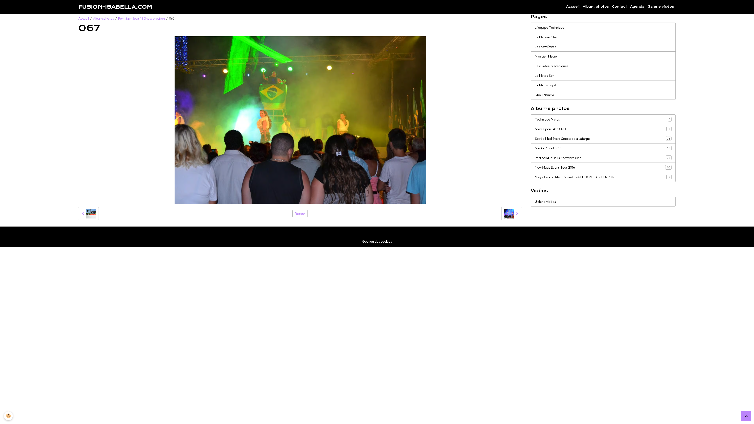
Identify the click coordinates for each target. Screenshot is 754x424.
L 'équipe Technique (549, 27)
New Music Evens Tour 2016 (602, 167)
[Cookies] (8, 415)
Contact (619, 6)
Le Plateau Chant (547, 37)
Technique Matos (602, 119)
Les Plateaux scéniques (551, 66)
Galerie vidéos (661, 6)
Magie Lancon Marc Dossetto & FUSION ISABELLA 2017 (602, 177)
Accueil (573, 6)
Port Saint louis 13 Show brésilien (141, 18)
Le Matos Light (545, 85)
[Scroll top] (746, 416)
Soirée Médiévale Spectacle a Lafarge (602, 139)
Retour (300, 214)
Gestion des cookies (377, 241)
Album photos (596, 6)
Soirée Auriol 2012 (602, 148)
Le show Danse (545, 47)
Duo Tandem (544, 95)
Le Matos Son (545, 76)
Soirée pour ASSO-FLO (602, 129)
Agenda (637, 6)
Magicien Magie (546, 56)
